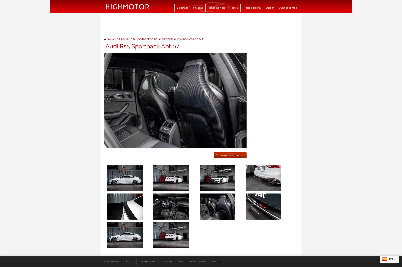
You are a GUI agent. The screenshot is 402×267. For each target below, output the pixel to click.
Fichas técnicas (216, 7)
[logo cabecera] (127, 7)
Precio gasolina (252, 7)
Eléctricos (182, 7)
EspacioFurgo (166, 262)
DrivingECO (129, 262)
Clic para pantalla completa (230, 155)
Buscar (270, 7)
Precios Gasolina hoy (111, 262)
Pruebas (198, 7)
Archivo (180, 262)
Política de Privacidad (197, 262)
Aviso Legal (216, 262)
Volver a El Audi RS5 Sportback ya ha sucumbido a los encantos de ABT (156, 39)
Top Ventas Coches (147, 262)
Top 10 (234, 7)
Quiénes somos (288, 7)
